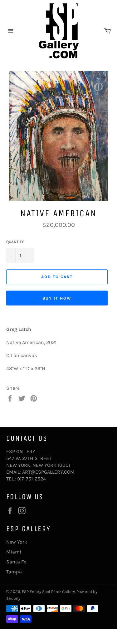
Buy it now (56, 298)
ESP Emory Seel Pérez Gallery (48, 591)
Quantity (15, 242)
